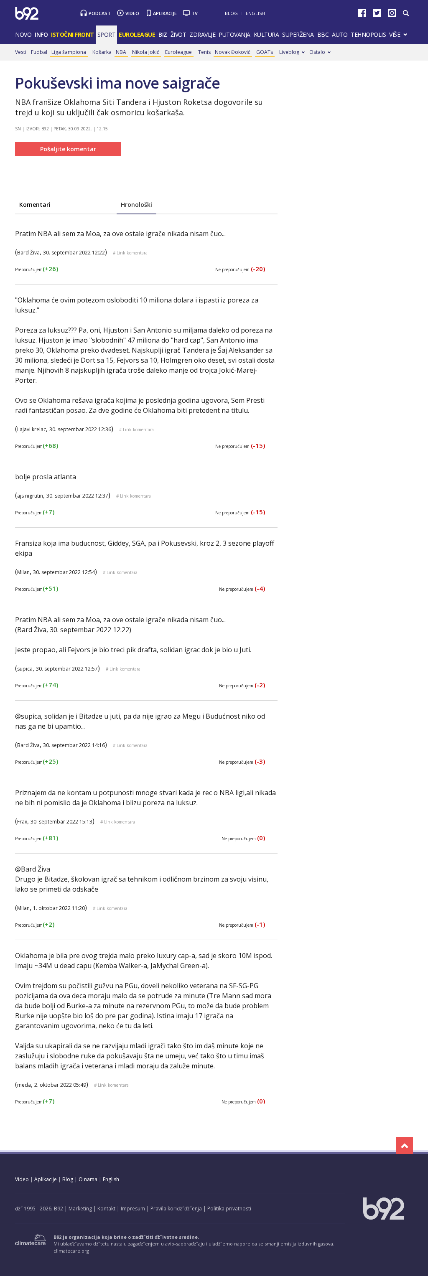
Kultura (266, 34)
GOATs (264, 52)
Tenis (204, 52)
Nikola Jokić (145, 52)
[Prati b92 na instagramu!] (392, 15)
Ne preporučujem (240, 269)
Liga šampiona (68, 52)
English (255, 13)
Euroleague (178, 52)
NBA (121, 52)
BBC (323, 34)
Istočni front (72, 34)
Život (178, 34)
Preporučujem (36, 269)
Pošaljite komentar (68, 149)
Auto (339, 34)
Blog (231, 13)
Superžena (298, 34)
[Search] (405, 13)
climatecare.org (71, 1251)
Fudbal (39, 52)
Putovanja (234, 34)
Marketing (80, 1208)
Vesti (20, 52)
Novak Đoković (232, 52)
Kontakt (106, 1208)
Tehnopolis (368, 34)
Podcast (100, 13)
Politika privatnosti (229, 1208)
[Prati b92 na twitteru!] (377, 15)
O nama (88, 1179)
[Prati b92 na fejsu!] (362, 15)
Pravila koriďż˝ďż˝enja (176, 1208)
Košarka (102, 52)
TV (194, 13)
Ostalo (317, 52)
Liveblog (289, 52)
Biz (162, 34)
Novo (23, 34)
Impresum (133, 1208)
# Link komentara (130, 253)
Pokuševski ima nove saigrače (117, 83)
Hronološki (136, 204)
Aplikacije (165, 13)
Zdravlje (202, 34)
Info (41, 34)
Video (132, 13)
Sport (106, 34)
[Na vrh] (404, 1145)
